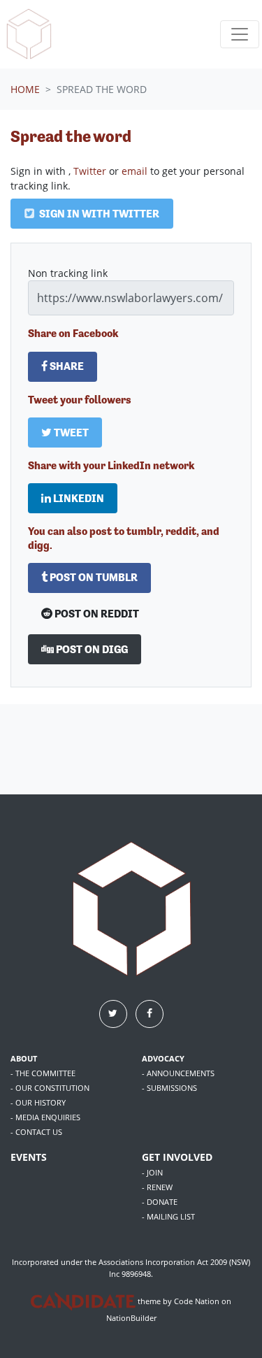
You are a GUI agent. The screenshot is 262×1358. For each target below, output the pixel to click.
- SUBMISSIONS (169, 1087)
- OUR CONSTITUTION (49, 1087)
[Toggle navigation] (239, 34)
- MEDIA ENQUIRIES (45, 1117)
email (134, 171)
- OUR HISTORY (38, 1102)
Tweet (70, 432)
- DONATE (159, 1201)
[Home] (28, 34)
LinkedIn (77, 498)
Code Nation (196, 1301)
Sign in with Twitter (98, 213)
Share (66, 366)
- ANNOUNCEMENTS (178, 1073)
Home (25, 89)
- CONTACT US (36, 1132)
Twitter (89, 171)
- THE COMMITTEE (42, 1073)
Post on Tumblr (93, 577)
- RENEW (157, 1187)
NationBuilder (131, 1318)
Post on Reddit (95, 613)
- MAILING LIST (168, 1216)
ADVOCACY (163, 1058)
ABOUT (23, 1058)
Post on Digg (91, 649)
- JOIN (152, 1172)
